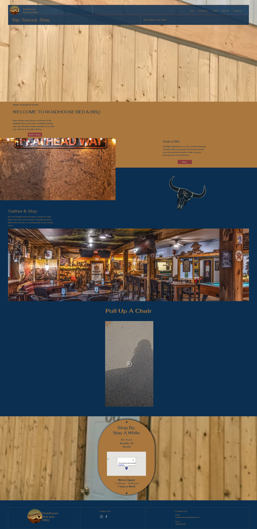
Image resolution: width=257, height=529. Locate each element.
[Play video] (129, 363)
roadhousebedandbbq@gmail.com (187, 517)
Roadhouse (29, 9)
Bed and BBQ (30, 12)
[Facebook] (106, 517)
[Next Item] (242, 264)
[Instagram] (101, 517)
